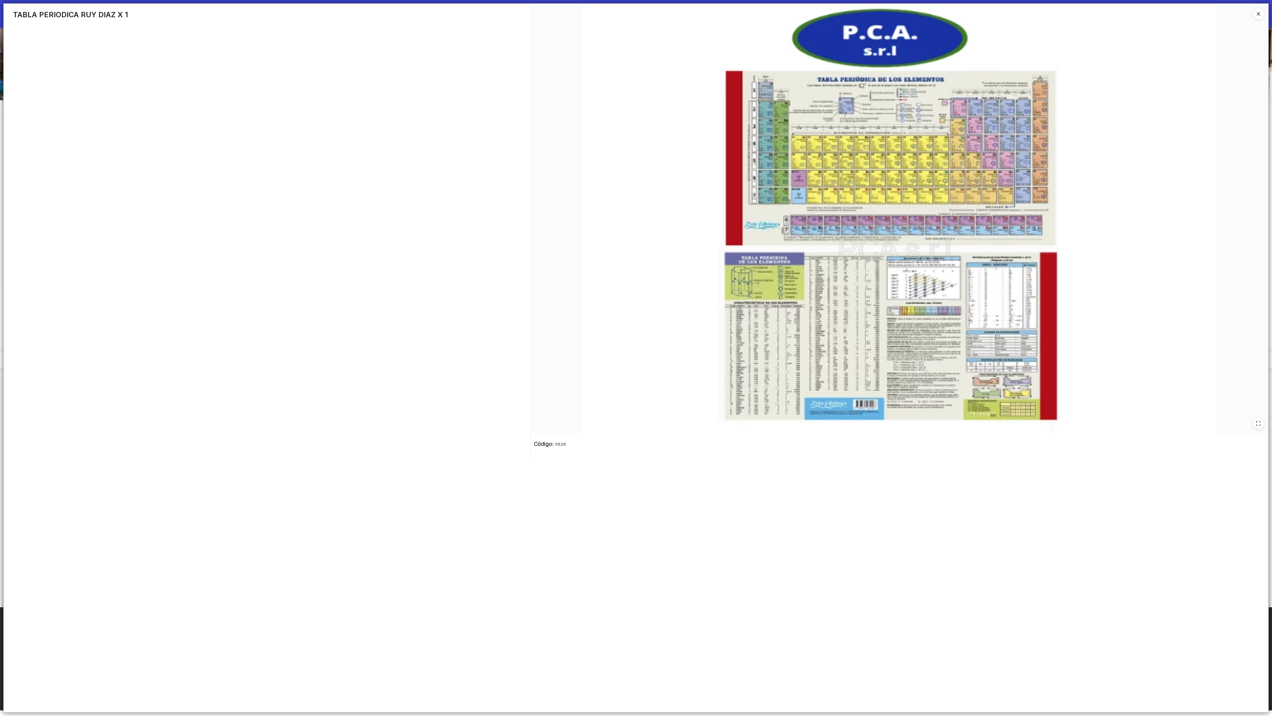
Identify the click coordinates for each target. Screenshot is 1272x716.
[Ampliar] (1258, 423)
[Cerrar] (1258, 14)
